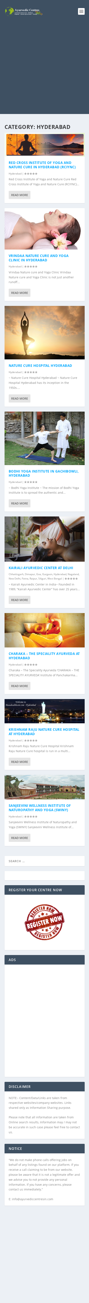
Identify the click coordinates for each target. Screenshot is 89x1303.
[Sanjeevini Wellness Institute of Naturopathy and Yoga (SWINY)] (45, 787)
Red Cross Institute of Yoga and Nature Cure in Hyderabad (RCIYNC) (42, 164)
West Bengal (54, 578)
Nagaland (73, 574)
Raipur (33, 578)
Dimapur (30, 574)
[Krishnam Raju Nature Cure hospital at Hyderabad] (45, 711)
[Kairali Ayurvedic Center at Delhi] (45, 539)
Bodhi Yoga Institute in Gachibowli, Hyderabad (44, 473)
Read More (19, 195)
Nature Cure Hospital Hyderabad (40, 365)
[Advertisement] (44, 69)
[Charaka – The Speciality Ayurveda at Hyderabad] (45, 630)
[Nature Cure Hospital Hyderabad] (45, 332)
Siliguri (42, 578)
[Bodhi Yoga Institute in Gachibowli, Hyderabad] (45, 438)
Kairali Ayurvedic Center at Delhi (41, 568)
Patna (25, 578)
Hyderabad (15, 173)
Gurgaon (47, 574)
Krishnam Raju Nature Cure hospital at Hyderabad (44, 731)
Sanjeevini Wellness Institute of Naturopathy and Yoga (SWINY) (40, 807)
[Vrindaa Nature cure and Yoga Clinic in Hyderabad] (45, 229)
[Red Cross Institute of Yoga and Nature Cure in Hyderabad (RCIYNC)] (45, 144)
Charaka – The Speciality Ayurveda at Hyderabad (44, 655)
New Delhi (14, 578)
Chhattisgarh (16, 574)
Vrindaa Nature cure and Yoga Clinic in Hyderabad (39, 257)
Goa (38, 574)
